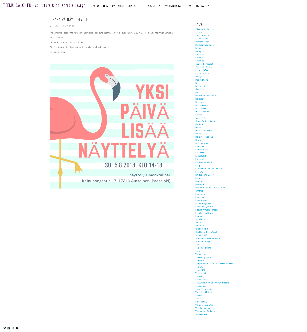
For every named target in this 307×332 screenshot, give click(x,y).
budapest (199, 51)
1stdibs (198, 32)
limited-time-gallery (204, 175)
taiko (197, 251)
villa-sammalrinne (203, 308)
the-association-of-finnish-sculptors (212, 282)
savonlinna (200, 219)
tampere (199, 260)
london (198, 181)
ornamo (199, 190)
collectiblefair (201, 70)
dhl (196, 83)
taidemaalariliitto (203, 247)
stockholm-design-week (206, 232)
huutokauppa (201, 143)
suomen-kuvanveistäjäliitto (207, 238)
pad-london (201, 194)
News (106, 6)
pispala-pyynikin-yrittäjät (206, 209)
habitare (199, 124)
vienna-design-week (204, 305)
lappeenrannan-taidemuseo (208, 168)
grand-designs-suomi (205, 121)
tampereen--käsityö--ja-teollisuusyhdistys (214, 263)
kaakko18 (199, 146)
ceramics (199, 60)
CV (113, 6)
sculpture (199, 225)
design (198, 76)
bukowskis (200, 54)
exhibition (199, 99)
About (121, 6)
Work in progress (174, 6)
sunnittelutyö (201, 235)
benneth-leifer (202, 41)
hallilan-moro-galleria (205, 130)
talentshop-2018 (203, 257)
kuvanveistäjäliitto (203, 162)
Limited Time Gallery (198, 6)
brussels (199, 48)
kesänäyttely (201, 156)
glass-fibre (200, 118)
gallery (198, 114)
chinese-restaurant (204, 64)
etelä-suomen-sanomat (205, 95)
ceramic (199, 57)
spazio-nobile (201, 228)
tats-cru (199, 266)
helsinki (198, 133)
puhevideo (200, 216)
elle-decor (200, 89)
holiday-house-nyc (204, 137)
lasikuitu (199, 171)
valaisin (198, 295)
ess (196, 92)
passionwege (201, 200)
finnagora (200, 102)
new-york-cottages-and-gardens (210, 187)
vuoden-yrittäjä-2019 (205, 311)
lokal (197, 178)
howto (198, 140)
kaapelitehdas (201, 149)
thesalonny (200, 286)
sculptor (199, 222)
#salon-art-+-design (204, 29)
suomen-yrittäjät (202, 241)
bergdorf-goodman (204, 45)
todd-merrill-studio (204, 292)
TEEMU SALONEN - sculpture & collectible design (44, 5)
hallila (198, 127)
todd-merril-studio (204, 289)
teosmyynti (200, 273)
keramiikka (200, 152)
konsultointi (200, 159)
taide (198, 244)
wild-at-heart (201, 314)
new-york (199, 184)
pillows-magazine (203, 203)
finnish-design (202, 105)
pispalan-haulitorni (204, 213)
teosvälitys (200, 276)
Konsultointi (155, 6)
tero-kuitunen (201, 279)
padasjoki (199, 197)
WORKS (96, 6)
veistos (198, 298)
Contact (132, 6)
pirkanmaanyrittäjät (204, 206)
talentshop (200, 254)
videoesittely (201, 301)
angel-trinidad (202, 35)
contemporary (202, 73)
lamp (198, 165)
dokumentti (200, 86)
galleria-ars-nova (203, 111)
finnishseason (201, 108)
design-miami (201, 80)
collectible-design (203, 67)
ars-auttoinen (201, 38)
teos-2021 (200, 270)
